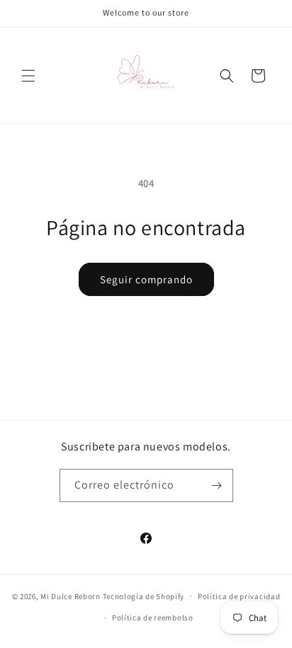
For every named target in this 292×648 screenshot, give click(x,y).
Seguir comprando (146, 279)
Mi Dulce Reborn (70, 596)
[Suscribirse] (216, 485)
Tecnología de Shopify (144, 596)
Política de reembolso (152, 618)
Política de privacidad (239, 596)
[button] (28, 75)
